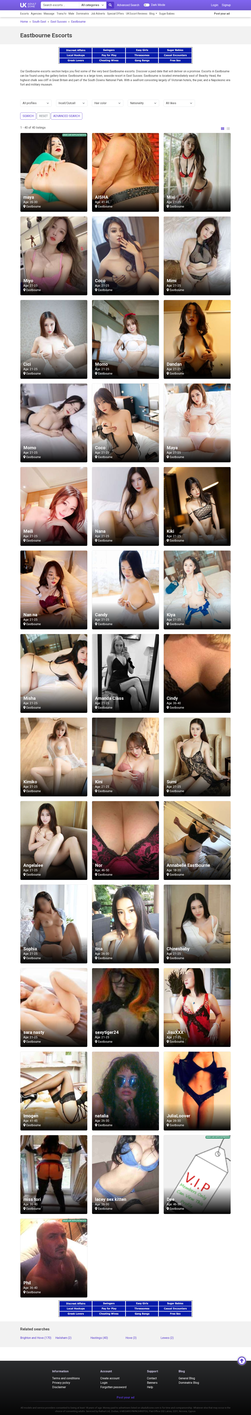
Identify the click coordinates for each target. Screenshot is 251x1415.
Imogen (30, 1115)
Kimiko (30, 781)
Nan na (30, 614)
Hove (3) (131, 1338)
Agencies (36, 13)
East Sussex (59, 21)
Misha (29, 698)
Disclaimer (59, 1387)
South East (39, 21)
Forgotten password (113, 1387)
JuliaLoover (178, 1115)
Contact (152, 1378)
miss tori (32, 1199)
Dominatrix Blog (189, 1382)
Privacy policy (61, 1382)
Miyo (28, 280)
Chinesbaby (178, 948)
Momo (101, 364)
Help (150, 1387)
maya (28, 197)
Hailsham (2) (63, 1338)
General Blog (187, 1378)
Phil (27, 1282)
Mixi (171, 197)
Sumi (172, 781)
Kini (99, 781)
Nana (100, 531)
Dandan (174, 364)
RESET (43, 116)
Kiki (170, 531)
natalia (101, 1115)
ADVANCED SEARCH (66, 116)
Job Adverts (98, 13)
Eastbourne (78, 21)
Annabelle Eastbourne (188, 865)
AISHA (101, 197)
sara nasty (33, 1032)
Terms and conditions (66, 1378)
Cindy (172, 698)
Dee (170, 1199)
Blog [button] (152, 13)
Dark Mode (158, 5)
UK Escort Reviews (136, 13)
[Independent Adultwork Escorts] (28, 5)
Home (24, 21)
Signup (226, 5)
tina (99, 948)
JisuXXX (175, 1032)
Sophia (30, 948)
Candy (101, 614)
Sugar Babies (167, 13)
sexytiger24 (107, 1032)
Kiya (171, 614)
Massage (49, 13)
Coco (100, 280)
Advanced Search (128, 5)
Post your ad (222, 13)
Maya (172, 447)
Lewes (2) (167, 1338)
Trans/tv (62, 13)
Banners (152, 1382)
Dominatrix (82, 13)
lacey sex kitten (110, 1199)
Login (214, 5)
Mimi (172, 280)
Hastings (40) (99, 1338)
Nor (99, 865)
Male (71, 13)
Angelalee (33, 865)
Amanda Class (109, 698)
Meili (28, 531)
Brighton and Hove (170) (35, 1338)
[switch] (147, 4)
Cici (27, 364)
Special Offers (115, 13)
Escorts (24, 13)
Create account (109, 1378)
